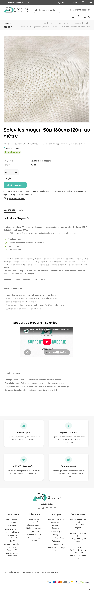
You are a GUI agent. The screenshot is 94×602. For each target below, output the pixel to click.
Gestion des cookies (12, 544)
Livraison (12, 522)
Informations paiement (34, 520)
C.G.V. (12, 541)
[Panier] (85, 16)
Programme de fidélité (34, 539)
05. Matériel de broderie (64, 23)
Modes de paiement (34, 528)
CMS (90, 589)
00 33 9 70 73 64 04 (80, 540)
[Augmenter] (16, 172)
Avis (21, 210)
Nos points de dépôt (56, 537)
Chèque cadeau (56, 522)
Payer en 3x (34, 531)
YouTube (88, 2)
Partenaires (56, 541)
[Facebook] (39, 508)
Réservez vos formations (56, 527)
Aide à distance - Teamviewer (12, 554)
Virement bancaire (34, 525)
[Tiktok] (43, 508)
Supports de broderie (82, 23)
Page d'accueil (48, 23)
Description (10, 210)
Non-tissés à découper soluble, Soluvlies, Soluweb (38, 27)
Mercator (54, 572)
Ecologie (56, 534)
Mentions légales (12, 532)
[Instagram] (47, 508)
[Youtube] (51, 508)
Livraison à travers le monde (18, 2)
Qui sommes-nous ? (56, 519)
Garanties (12, 525)
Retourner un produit (12, 529)
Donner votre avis (13, 147)
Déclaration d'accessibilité (12, 548)
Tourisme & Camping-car (56, 548)
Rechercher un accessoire (80, 9)
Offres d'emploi (56, 531)
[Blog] (54, 508)
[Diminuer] (6, 172)
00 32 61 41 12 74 (69, 2)
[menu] (73, 17)
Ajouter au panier (15, 185)
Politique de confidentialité (12, 536)
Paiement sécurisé (34, 534)
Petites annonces (56, 544)
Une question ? (12, 519)
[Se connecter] (79, 16)
